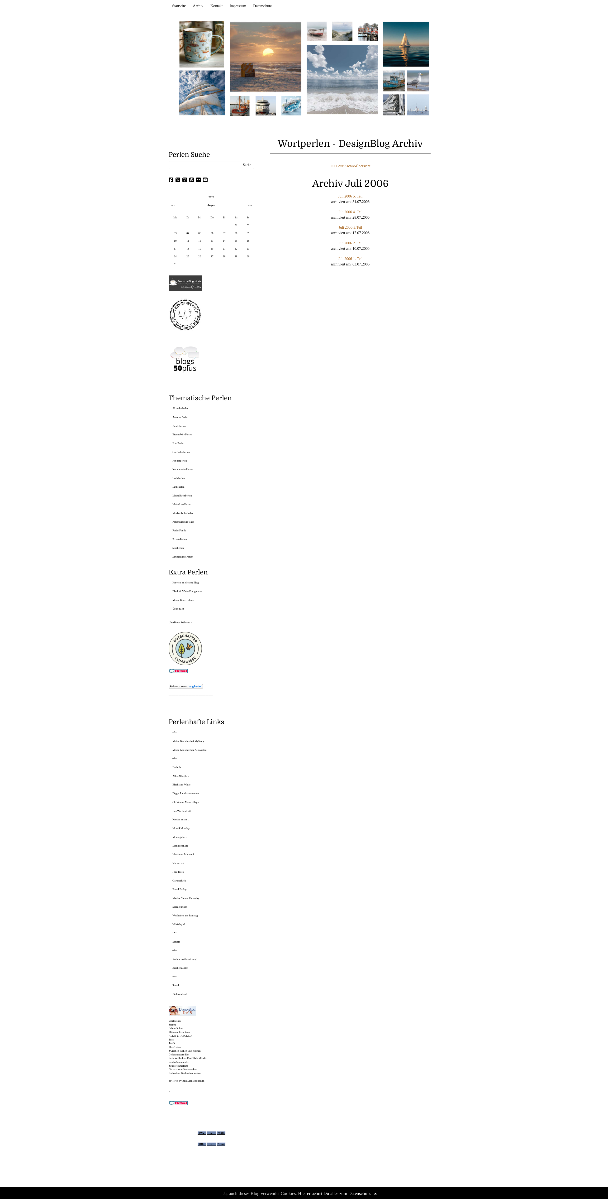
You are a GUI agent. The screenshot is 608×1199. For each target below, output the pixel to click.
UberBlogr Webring (179, 622)
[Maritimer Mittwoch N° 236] (394, 80)
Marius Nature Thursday (185, 898)
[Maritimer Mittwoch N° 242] (317, 31)
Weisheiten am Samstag (185, 915)
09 (248, 233)
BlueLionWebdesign (193, 1080)
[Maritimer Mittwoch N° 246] (266, 105)
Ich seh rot (178, 863)
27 (212, 256)
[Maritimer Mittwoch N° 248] (240, 105)
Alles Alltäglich (180, 776)
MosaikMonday (181, 828)
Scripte (176, 941)
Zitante (172, 1024)
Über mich (178, 608)
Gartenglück (179, 880)
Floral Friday (179, 889)
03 (175, 233)
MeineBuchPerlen (182, 495)
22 (236, 248)
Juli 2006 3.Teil (350, 227)
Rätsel (175, 985)
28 (224, 256)
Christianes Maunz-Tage (185, 802)
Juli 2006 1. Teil (350, 259)
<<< (173, 205)
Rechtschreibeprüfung (184, 959)
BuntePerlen (179, 425)
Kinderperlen (179, 460)
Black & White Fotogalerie (187, 591)
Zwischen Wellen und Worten (185, 1050)
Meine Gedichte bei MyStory (188, 741)
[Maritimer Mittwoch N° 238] (342, 79)
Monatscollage (180, 845)
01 (236, 225)
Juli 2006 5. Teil (350, 196)
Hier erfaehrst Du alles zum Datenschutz (334, 1193)
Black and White (181, 784)
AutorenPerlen (180, 417)
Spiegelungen (179, 906)
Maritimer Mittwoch (183, 854)
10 (175, 240)
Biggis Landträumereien (185, 793)
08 (236, 233)
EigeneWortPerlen (182, 434)
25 (187, 256)
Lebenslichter (176, 1028)
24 (175, 256)
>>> (250, 205)
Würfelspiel (178, 924)
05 (199, 233)
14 (224, 240)
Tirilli (172, 1043)
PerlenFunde (179, 530)
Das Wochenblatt (181, 810)
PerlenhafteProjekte (183, 521)
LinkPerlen (178, 486)
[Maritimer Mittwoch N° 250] (202, 92)
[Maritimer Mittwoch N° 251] (202, 44)
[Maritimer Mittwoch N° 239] (368, 31)
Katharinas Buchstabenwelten (185, 1073)
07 (224, 233)
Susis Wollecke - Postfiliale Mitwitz (188, 1058)
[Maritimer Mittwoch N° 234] (418, 80)
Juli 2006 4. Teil (350, 212)
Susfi (171, 1039)
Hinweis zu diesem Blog (185, 582)
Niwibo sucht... (180, 819)
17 (175, 248)
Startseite (179, 6)
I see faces (178, 871)
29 (236, 256)
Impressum (238, 6)
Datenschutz (262, 6)
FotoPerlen (178, 443)
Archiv (198, 6)
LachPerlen (178, 478)
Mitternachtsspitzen (179, 1031)
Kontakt (216, 6)
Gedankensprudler (179, 1054)
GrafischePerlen (181, 452)
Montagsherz (179, 837)
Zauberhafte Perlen (182, 556)
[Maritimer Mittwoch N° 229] (418, 104)
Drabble (176, 767)
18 (187, 248)
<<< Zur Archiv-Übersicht (350, 166)
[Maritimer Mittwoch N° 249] (265, 57)
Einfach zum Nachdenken (183, 1069)
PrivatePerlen (179, 539)
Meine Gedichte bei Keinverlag (189, 749)
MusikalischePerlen (183, 513)
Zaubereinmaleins (178, 1065)
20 (212, 248)
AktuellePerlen (180, 408)
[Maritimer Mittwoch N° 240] (342, 31)
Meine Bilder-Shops (183, 599)
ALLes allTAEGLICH (180, 1035)
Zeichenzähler (180, 967)
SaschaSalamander (179, 1061)
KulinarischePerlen (182, 469)
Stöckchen (178, 547)
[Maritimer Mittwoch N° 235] (394, 104)
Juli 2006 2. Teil (350, 243)
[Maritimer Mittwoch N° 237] (406, 44)
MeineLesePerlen (181, 504)
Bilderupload (179, 993)
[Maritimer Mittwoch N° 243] (291, 105)
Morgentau (175, 1046)
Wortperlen (175, 1020)
